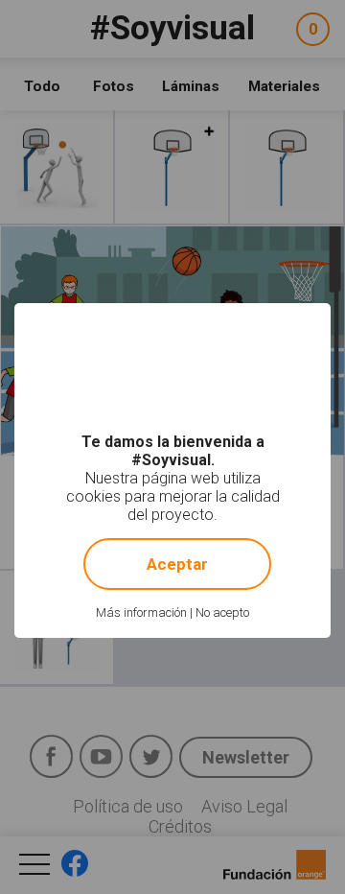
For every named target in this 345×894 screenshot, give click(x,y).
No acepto (222, 612)
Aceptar (177, 564)
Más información (141, 612)
